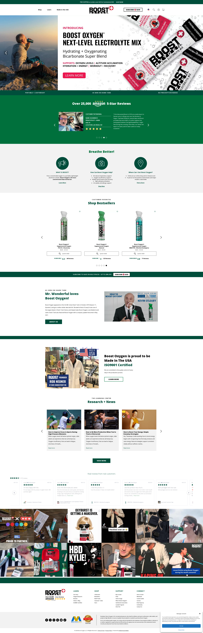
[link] (38, 502)
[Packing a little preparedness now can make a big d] (51, 560)
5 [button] (106, 137)
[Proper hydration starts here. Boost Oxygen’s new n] (118, 560)
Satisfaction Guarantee (121, 602)
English (148, 9)
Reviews (75, 598)
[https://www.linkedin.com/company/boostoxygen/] (57, 620)
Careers (139, 600)
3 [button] (101, 137)
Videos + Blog (76, 600)
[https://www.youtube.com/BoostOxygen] (61, 620)
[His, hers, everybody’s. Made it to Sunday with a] (152, 526)
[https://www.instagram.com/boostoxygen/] (53, 620)
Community (139, 605)
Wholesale (139, 596)
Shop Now (101, 186)
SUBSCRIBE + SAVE (118, 2)
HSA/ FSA (118, 607)
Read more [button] (70, 495)
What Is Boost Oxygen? (121, 600)
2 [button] (99, 137)
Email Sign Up (140, 602)
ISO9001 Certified (77, 602)
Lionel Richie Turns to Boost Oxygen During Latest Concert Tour (137, 433)
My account (118, 594)
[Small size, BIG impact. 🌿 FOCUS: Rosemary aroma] (51, 526)
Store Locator (140, 594)
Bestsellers (97, 596)
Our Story (75, 594)
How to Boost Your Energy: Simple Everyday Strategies (98, 433)
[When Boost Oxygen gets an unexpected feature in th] (118, 526)
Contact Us (139, 607)
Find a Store (140, 183)
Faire (95, 602)
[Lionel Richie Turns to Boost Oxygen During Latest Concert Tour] (139, 419)
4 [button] (103, 137)
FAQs (117, 596)
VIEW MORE (101, 461)
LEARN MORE (113, 379)
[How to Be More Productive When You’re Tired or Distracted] (64, 419)
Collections (97, 594)
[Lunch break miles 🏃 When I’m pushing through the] (186, 526)
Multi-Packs (97, 598)
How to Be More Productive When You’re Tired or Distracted (63, 433)
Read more (51, 448)
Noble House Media (124, 630)
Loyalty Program (120, 605)
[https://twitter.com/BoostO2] (50, 620)
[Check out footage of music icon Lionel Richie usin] (152, 560)
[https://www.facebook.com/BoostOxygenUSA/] (46, 620)
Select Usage (119, 598)
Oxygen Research (77, 596)
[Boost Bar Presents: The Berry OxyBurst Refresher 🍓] (17, 560)
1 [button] (96, 137)
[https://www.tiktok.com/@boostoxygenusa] (64, 620)
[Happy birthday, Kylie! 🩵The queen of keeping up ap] (85, 560)
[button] (200, 613)
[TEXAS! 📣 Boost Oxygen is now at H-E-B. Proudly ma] (17, 526)
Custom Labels (140, 598)
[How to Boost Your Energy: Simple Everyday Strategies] (101, 419)
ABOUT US (53, 322)
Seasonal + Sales (98, 600)
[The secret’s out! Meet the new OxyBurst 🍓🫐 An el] (85, 526)
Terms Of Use (101, 630)
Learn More (62, 183)
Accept (181, 626)
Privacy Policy (181, 630)
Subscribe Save (133, 10)
